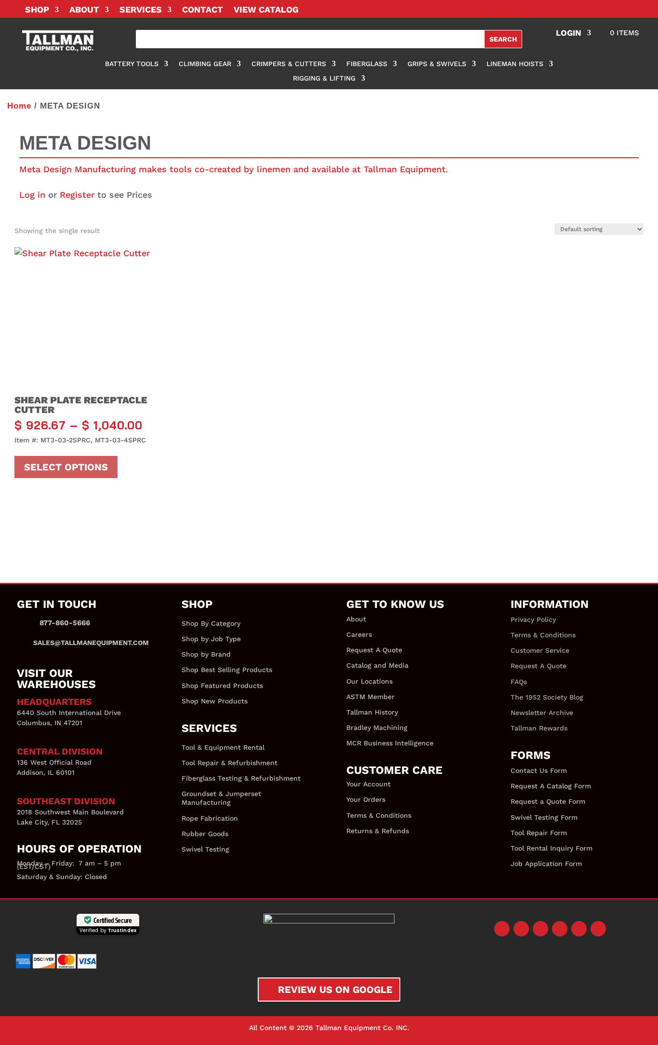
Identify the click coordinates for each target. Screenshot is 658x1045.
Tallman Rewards (539, 728)
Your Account (368, 784)
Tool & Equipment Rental (223, 747)
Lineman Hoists (515, 64)
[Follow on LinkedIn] (579, 928)
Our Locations (369, 681)
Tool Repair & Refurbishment (229, 763)
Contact (202, 10)
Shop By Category (211, 623)
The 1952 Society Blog (547, 697)
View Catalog (266, 10)
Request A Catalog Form (551, 786)
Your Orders (365, 799)
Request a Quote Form (548, 801)
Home (19, 105)
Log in (32, 195)
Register (77, 195)
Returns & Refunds (377, 831)
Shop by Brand (206, 654)
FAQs (519, 682)
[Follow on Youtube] (559, 928)
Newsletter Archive (542, 712)
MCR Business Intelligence (390, 743)
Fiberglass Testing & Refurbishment (241, 778)
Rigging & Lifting (324, 78)
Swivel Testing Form (544, 817)
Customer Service (540, 650)
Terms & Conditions (378, 815)
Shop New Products (215, 701)
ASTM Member (370, 697)
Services (140, 10)
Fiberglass (366, 64)
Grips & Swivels (437, 64)
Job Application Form (546, 863)
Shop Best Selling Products (227, 670)
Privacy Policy (533, 619)
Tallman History (372, 712)
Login (568, 33)
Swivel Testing (205, 849)
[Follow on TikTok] (598, 928)
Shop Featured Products (222, 685)
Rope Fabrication (210, 818)
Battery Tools (131, 64)
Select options (66, 467)
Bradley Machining (377, 727)
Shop (37, 10)
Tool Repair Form (539, 833)
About (84, 10)
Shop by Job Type (211, 639)
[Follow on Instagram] (540, 928)
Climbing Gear (205, 64)
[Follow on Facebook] (502, 928)
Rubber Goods (205, 834)
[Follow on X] (521, 928)
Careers (359, 634)
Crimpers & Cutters (288, 64)
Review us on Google (335, 989)
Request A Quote (374, 650)
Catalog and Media (377, 665)
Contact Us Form (539, 770)
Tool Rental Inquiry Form (551, 848)
